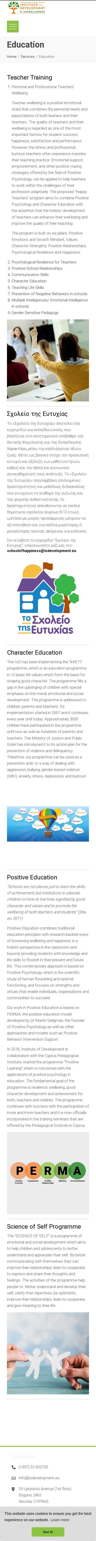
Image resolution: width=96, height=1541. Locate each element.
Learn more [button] (60, 1520)
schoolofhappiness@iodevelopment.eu (41, 551)
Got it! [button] (48, 1532)
